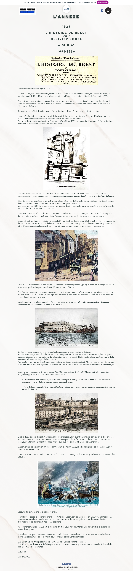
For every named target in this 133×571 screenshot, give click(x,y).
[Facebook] (102, 10)
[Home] (108, 10)
